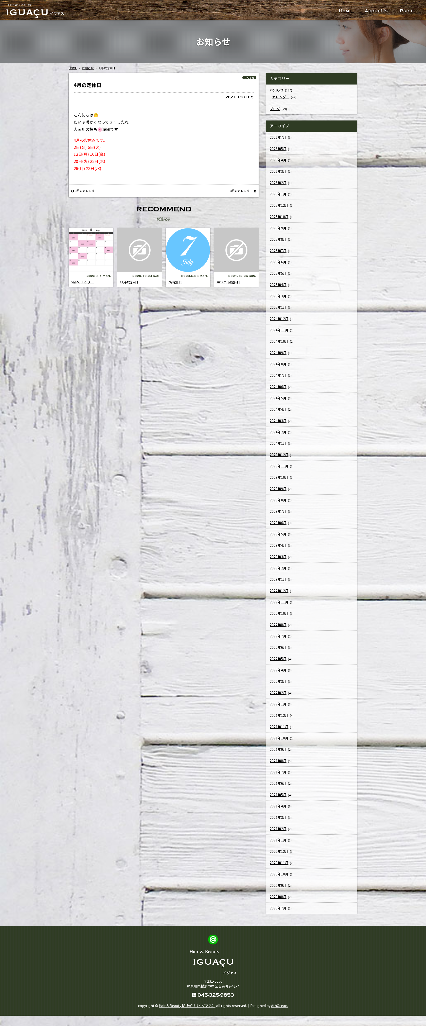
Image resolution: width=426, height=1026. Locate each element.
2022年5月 (278, 658)
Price (407, 11)
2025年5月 (278, 273)
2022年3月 (278, 681)
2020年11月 (279, 862)
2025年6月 (278, 261)
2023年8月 (278, 499)
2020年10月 (279, 874)
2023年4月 (278, 545)
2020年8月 (278, 896)
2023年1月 (278, 579)
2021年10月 (279, 737)
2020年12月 (279, 851)
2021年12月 (279, 715)
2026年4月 (278, 159)
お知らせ (249, 77)
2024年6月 (278, 386)
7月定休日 (175, 282)
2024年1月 (278, 443)
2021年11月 (279, 726)
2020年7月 (278, 908)
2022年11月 (279, 601)
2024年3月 (278, 420)
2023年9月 (278, 488)
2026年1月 (278, 193)
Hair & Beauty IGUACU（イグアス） (187, 1005)
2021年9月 (278, 749)
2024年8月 (278, 363)
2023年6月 (278, 522)
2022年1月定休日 (228, 282)
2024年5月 (278, 397)
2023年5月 (278, 533)
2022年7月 (278, 635)
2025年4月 (278, 284)
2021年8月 (278, 760)
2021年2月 (278, 828)
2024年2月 (278, 431)
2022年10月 (279, 613)
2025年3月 (278, 295)
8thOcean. (279, 1005)
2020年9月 (278, 885)
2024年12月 (279, 318)
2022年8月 (278, 624)
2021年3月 (278, 817)
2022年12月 (279, 590)
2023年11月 (279, 465)
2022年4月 (278, 669)
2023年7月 (278, 511)
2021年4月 (278, 806)
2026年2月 (278, 182)
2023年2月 (278, 567)
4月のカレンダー (241, 190)
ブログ (275, 108)
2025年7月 (278, 250)
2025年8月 (278, 239)
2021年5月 (278, 794)
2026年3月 (278, 171)
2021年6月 (278, 783)
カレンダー (280, 96)
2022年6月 (278, 647)
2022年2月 (278, 692)
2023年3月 (278, 556)
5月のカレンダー (82, 282)
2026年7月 (278, 137)
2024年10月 (279, 341)
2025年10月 (279, 216)
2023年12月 (279, 454)
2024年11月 (279, 329)
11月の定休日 (129, 282)
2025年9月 (278, 227)
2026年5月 (278, 148)
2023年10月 (279, 477)
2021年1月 (278, 840)
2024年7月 (278, 375)
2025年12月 (279, 205)
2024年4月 (278, 409)
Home (345, 11)
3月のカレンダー (86, 190)
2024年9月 (278, 352)
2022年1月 (278, 703)
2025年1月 (278, 307)
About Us (376, 11)
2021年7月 (278, 772)
